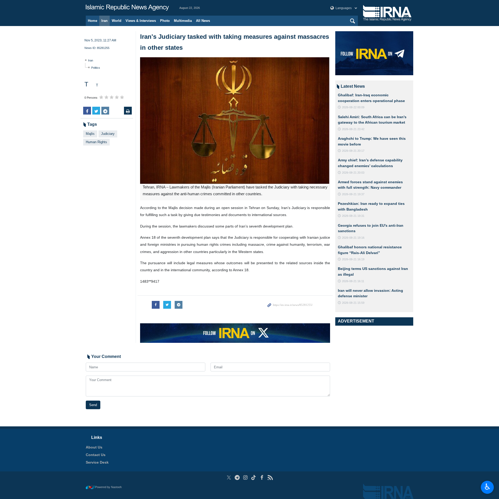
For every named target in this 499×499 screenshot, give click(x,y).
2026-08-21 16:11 (353, 281)
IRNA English (127, 8)
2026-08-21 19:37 (353, 194)
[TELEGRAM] (237, 477)
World (116, 21)
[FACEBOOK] (261, 477)
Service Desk (97, 462)
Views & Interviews (141, 21)
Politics (95, 67)
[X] (228, 477)
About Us (94, 447)
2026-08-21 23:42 (353, 129)
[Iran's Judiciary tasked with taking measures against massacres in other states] (235, 120)
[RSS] (270, 477)
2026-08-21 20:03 (353, 172)
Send (93, 405)
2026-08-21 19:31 (353, 215)
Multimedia (183, 21)
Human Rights (96, 142)
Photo (165, 21)
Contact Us (96, 455)
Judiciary (108, 134)
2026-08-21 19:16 (353, 237)
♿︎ (487, 486)
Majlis (90, 134)
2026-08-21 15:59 (353, 302)
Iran (104, 21)
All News (203, 21)
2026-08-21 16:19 (353, 259)
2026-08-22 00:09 (353, 107)
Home (92, 21)
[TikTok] (253, 477)
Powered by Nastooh (108, 487)
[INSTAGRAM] (245, 477)
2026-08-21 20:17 (353, 150)
